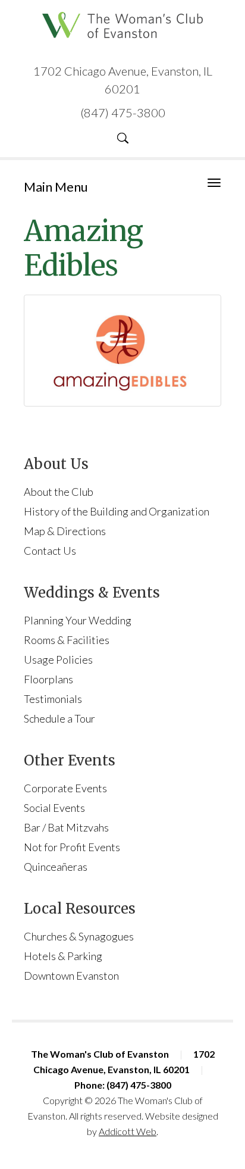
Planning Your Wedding (77, 620)
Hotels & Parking (63, 955)
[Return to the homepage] (122, 25)
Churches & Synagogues (79, 936)
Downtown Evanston (71, 975)
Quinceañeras (55, 866)
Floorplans (48, 679)
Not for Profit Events (72, 847)
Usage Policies (58, 659)
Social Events (54, 807)
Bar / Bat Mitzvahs (66, 827)
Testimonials (53, 698)
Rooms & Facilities (66, 639)
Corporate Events (65, 788)
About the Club (58, 491)
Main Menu (56, 187)
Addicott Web (127, 1131)
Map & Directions (65, 530)
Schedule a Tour (59, 718)
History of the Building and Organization (116, 511)
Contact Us (50, 550)
